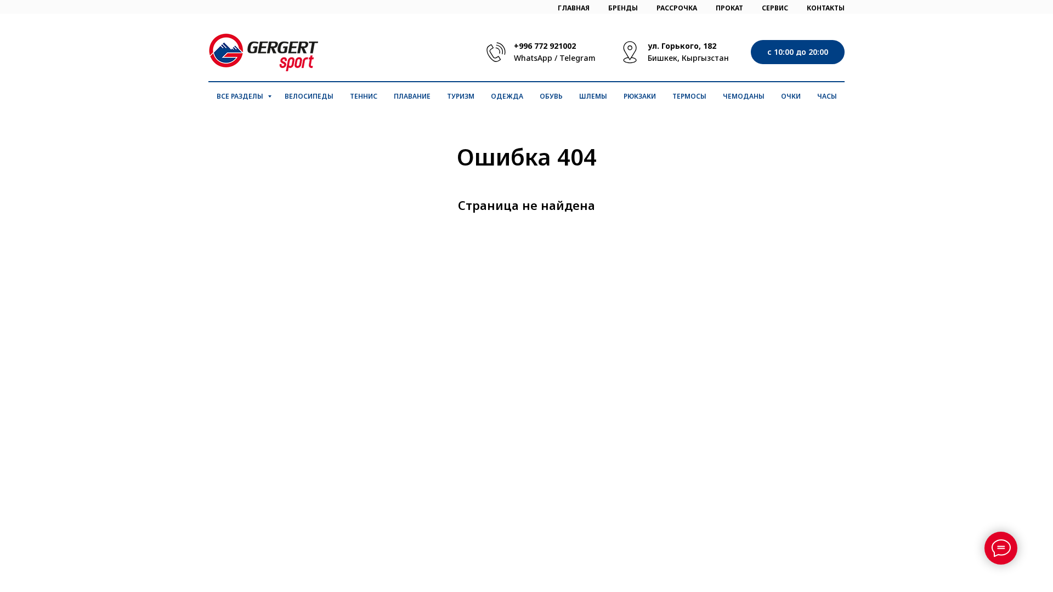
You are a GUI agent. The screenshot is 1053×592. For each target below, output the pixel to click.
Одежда (507, 96)
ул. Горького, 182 (682, 46)
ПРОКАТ (729, 8)
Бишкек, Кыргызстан (688, 58)
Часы (827, 96)
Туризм (460, 96)
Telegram (577, 58)
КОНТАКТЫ (826, 8)
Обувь (551, 96)
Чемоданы (744, 96)
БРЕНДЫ (623, 8)
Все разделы (241, 96)
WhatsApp (533, 58)
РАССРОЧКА (676, 8)
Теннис (363, 96)
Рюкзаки (640, 96)
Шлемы (593, 96)
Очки (791, 96)
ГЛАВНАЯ (574, 8)
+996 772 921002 (545, 46)
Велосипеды (309, 96)
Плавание (412, 96)
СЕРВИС (775, 8)
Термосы (689, 96)
